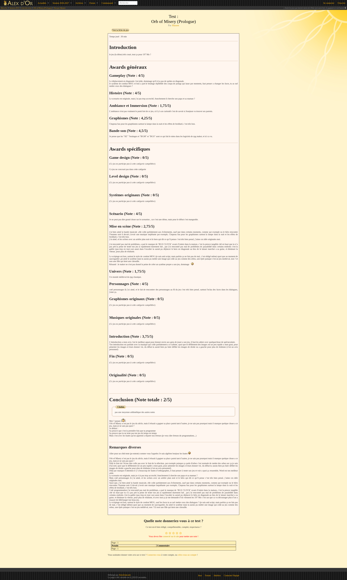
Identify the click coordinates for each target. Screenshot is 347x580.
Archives (79, 3)
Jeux (200, 575)
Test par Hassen (59, 8)
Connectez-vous (154, 555)
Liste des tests (26, 8)
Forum (92, 3)
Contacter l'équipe (231, 575)
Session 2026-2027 (61, 3)
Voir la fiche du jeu (120, 30)
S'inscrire (341, 3)
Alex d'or (4, 8)
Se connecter (328, 3)
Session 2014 (14, 8)
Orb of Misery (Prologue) (42, 8)
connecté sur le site (171, 536)
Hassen (175, 25)
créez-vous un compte (187, 555)
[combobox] (127, 2)
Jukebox (217, 575)
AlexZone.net (125, 575)
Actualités (42, 3)
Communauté (107, 3)
